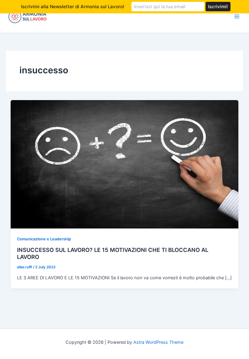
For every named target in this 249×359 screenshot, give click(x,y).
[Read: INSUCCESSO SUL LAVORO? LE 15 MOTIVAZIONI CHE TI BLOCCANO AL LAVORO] (125, 164)
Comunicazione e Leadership (44, 239)
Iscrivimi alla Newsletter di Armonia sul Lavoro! (72, 6)
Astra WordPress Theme (158, 342)
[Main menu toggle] (237, 16)
